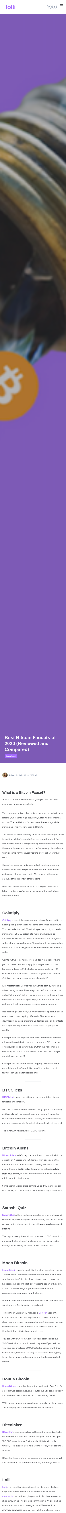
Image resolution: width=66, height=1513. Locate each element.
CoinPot (43, 1313)
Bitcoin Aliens (9, 1155)
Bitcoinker (7, 1432)
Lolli (4, 1487)
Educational (11, 756)
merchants (7, 1496)
